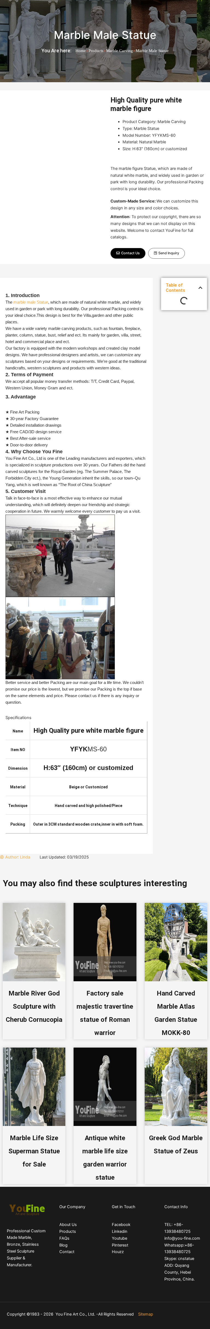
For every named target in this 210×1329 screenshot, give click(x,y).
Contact (66, 1251)
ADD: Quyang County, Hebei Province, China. (179, 1272)
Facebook (121, 1224)
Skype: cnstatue (179, 1258)
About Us (68, 1224)
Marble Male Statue (105, 35)
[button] (127, 253)
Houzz (118, 1251)
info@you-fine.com (182, 1238)
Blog (63, 1245)
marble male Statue (30, 302)
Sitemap (145, 1314)
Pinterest (120, 1245)
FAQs (64, 1238)
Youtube (119, 1238)
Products (96, 51)
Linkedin (119, 1231)
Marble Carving (119, 51)
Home (80, 51)
